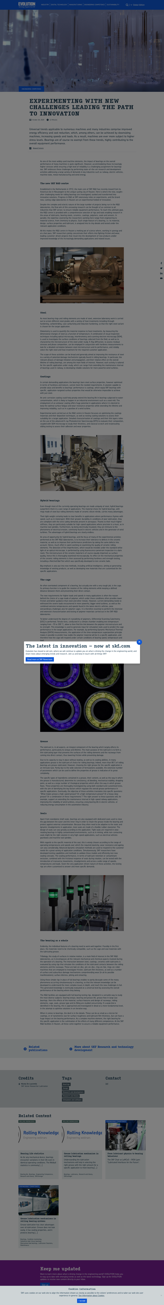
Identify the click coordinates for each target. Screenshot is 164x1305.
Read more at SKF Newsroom (39, 659)
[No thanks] (161, 1295)
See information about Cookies (91, 1295)
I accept (82, 1300)
